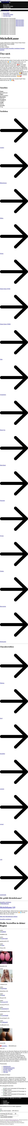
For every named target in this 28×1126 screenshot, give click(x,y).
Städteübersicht (7, 1066)
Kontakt (5, 1101)
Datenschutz (6, 1102)
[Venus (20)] (2, 945)
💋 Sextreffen (3, 1046)
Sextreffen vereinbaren (14, 48)
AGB (7, 1119)
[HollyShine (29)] (3, 988)
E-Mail (1, 1115)
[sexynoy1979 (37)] (4, 1002)
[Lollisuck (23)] (6, 981)
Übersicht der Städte (8, 6)
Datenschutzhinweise (14, 1119)
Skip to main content (5, 0)
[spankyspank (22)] (4, 938)
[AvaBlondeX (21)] (4, 1022)
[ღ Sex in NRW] (4, 2)
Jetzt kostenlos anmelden (6, 1117)
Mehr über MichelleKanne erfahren (8, 916)
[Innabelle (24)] (6, 963)
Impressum (5, 1103)
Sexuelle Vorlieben (7, 1069)
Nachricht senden (4, 48)
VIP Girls (5, 1072)
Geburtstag (2, 1113)
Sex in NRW (6, 4)
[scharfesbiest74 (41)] (4, 1008)
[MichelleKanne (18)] (4, 903)
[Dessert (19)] (2, 995)
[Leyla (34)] (6, 1040)
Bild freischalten (20, 20)
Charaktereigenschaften (9, 1068)
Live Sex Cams (7, 7)
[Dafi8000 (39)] (3, 931)
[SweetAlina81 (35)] (4, 1015)
